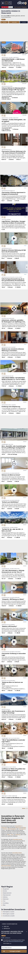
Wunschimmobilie (6, 865)
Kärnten (5, 891)
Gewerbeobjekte (12, 829)
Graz (12, 834)
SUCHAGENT (4, 22)
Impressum (7, 928)
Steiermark (5, 899)
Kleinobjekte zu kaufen (8, 911)
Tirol (4, 901)
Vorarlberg (5, 903)
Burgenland (6, 889)
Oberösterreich (7, 895)
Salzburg (5, 897)
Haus (24, 827)
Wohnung (18, 827)
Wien (4, 905)
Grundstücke (22, 829)
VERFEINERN (24, 22)
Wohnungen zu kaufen (8, 914)
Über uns (6, 926)
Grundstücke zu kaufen (9, 916)
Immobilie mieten (17, 853)
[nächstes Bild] (26, 47)
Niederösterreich (7, 893)
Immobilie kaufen (17, 839)
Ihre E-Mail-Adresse (5, 945)
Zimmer (5, 829)
